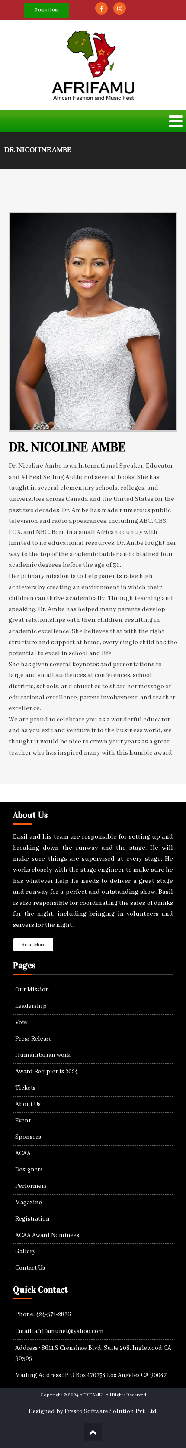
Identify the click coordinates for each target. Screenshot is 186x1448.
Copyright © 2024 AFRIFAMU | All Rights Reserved (93, 1395)
